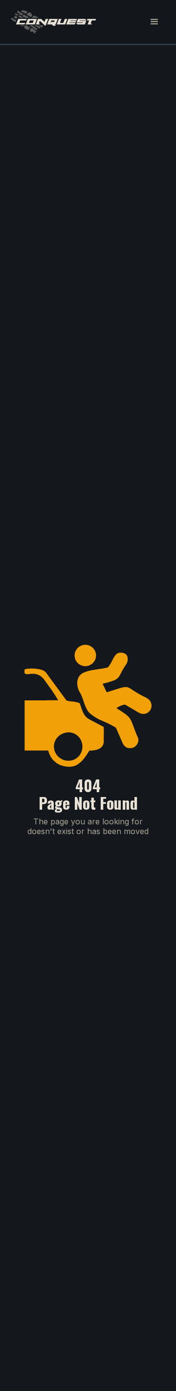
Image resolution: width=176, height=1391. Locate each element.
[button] (154, 22)
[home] (53, 22)
